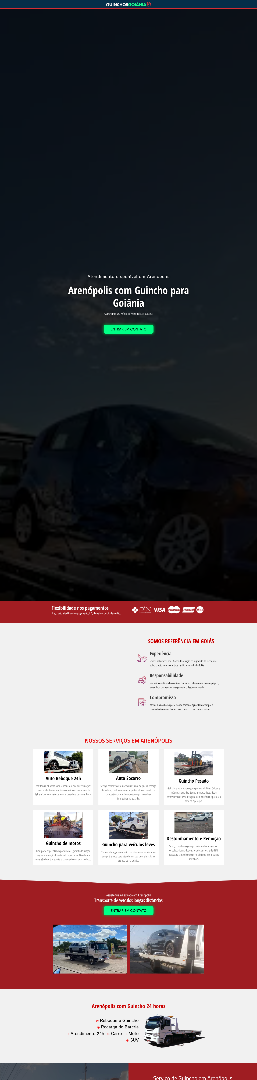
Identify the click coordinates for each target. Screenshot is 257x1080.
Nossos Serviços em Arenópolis (128, 740)
